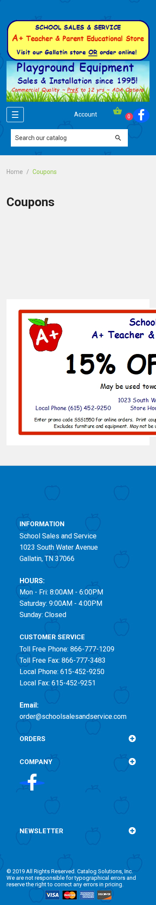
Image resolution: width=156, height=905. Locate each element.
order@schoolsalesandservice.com (73, 716)
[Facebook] (141, 115)
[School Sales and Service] (78, 39)
